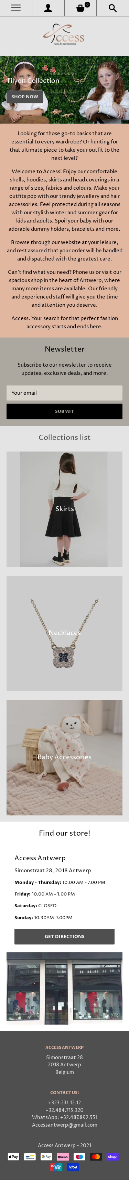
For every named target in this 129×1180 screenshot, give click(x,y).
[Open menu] (16, 8)
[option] (64, 90)
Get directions (65, 937)
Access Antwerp (57, 1146)
